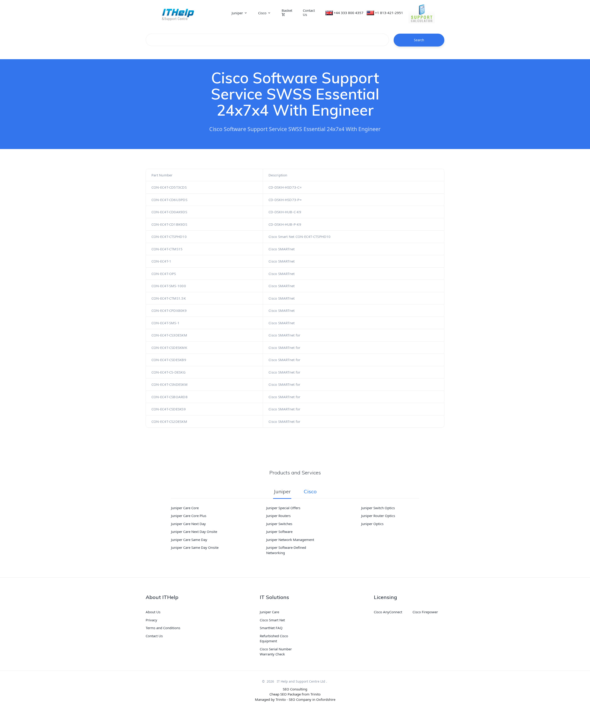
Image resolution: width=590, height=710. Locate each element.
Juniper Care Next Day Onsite (194, 531)
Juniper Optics (372, 523)
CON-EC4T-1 (161, 261)
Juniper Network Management (290, 539)
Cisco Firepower (425, 612)
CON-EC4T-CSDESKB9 (168, 359)
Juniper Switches (279, 523)
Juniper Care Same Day (189, 539)
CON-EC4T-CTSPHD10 (169, 236)
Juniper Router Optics (378, 515)
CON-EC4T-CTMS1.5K (168, 298)
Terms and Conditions (163, 627)
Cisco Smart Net (272, 620)
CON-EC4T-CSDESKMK (169, 347)
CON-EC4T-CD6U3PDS (169, 199)
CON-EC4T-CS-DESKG (168, 372)
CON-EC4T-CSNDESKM (169, 384)
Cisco (262, 13)
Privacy (151, 620)
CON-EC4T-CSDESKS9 (168, 409)
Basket (287, 10)
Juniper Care (269, 612)
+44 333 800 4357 (348, 12)
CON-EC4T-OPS (163, 273)
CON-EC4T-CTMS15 (167, 249)
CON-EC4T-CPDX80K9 (169, 310)
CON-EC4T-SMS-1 (165, 323)
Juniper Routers (278, 515)
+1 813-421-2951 (389, 12)
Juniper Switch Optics (378, 507)
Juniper (237, 13)
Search (419, 40)
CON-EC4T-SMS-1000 (168, 285)
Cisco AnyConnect (388, 612)
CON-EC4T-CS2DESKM (169, 421)
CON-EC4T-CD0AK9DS (169, 212)
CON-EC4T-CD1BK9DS (169, 224)
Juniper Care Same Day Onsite (194, 547)
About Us (153, 612)
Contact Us (309, 12)
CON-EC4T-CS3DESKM (169, 335)
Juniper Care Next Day (188, 523)
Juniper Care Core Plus (188, 515)
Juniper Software (279, 531)
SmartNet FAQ (271, 627)
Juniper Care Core (185, 507)
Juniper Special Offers (283, 507)
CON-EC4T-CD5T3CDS (169, 187)
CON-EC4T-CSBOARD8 (169, 396)
